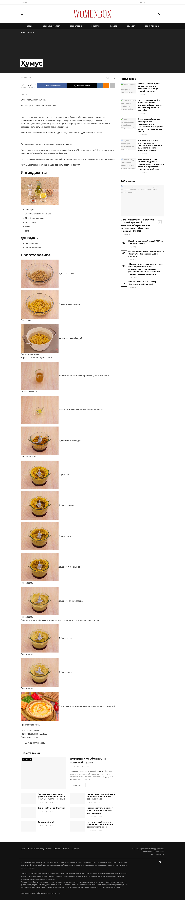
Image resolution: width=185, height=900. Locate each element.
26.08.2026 (92, 802)
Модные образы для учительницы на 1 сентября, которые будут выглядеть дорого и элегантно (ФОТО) (150, 145)
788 (51, 811)
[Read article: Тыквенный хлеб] (28, 826)
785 (87, 766)
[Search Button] (162, 2)
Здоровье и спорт (51, 26)
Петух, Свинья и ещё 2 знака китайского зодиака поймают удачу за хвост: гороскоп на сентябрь (150, 105)
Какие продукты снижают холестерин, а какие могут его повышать (100, 810)
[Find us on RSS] (163, 13)
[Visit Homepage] (92, 14)
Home (23, 32)
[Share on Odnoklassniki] (106, 85)
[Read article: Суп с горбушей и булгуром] (28, 812)
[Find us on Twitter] (159, 13)
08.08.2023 (26, 78)
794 (100, 816)
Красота (131, 26)
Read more (79, 785)
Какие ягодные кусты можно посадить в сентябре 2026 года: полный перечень (149, 87)
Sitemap (57, 849)
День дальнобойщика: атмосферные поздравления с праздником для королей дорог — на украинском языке (150, 125)
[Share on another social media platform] (112, 85)
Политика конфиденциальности (39, 849)
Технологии (76, 26)
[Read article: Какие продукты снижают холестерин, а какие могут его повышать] (77, 812)
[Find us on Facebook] (154, 13)
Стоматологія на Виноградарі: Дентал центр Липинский (142, 283)
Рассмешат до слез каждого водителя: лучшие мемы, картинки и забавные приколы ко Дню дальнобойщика (151, 164)
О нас (23, 849)
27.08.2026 (75, 766)
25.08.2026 (43, 811)
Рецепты (95, 26)
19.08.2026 (92, 816)
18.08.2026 (43, 825)
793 (100, 830)
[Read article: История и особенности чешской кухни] (43, 773)
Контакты (75, 849)
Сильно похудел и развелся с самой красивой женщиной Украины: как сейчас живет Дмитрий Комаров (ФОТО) (137, 225)
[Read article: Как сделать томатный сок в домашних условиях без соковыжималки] (77, 798)
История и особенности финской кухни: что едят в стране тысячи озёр (100, 824)
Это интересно (152, 26)
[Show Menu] (22, 14)
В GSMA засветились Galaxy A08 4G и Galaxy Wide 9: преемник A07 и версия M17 (146, 253)
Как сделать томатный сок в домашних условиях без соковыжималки (101, 796)
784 (51, 802)
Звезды (29, 26)
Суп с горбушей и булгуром (51, 808)
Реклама (24, 2)
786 (100, 802)
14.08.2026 (92, 830)
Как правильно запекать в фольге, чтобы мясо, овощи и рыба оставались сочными (52, 796)
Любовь (114, 26)
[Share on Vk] (100, 85)
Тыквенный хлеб (46, 822)
